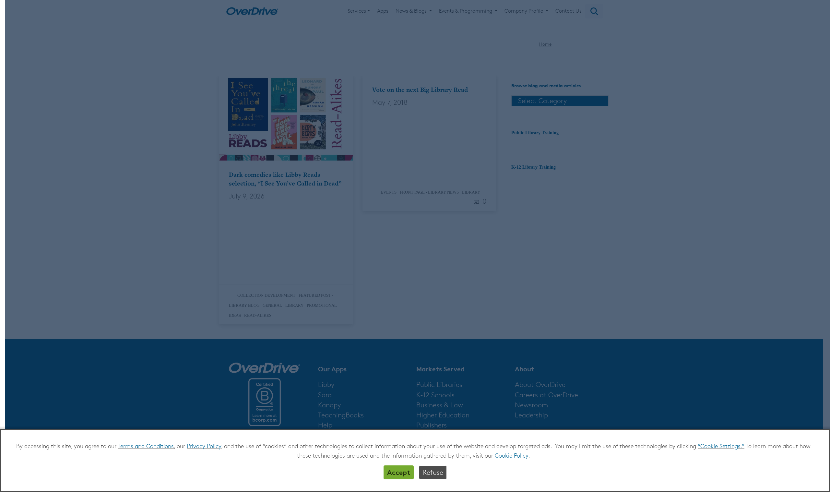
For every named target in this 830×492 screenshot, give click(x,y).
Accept (398, 472)
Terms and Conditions (146, 446)
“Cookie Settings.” (721, 446)
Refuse (432, 472)
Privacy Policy (204, 446)
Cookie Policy (511, 455)
